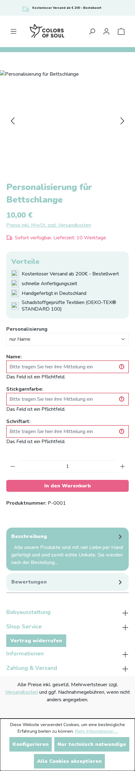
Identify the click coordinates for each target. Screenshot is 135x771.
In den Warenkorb (67, 485)
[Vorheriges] (12, 121)
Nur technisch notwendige (91, 744)
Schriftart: (18, 421)
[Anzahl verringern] (12, 466)
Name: (14, 356)
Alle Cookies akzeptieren (69, 761)
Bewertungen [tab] (29, 581)
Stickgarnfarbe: (24, 389)
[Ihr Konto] (106, 31)
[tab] (67, 549)
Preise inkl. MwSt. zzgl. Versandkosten (48, 225)
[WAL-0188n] (67, 121)
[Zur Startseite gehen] (47, 31)
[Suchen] (92, 31)
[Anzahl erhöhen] (122, 466)
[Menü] (13, 31)
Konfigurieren (31, 744)
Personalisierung (26, 329)
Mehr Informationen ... (96, 731)
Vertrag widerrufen (36, 640)
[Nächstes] (122, 121)
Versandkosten (21, 692)
